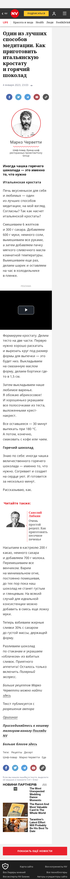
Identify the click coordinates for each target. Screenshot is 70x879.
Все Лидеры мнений (14, 872)
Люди (49, 22)
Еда (44, 757)
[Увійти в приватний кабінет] (54, 13)
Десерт (28, 752)
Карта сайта (26, 866)
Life (5, 22)
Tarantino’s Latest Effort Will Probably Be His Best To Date (39, 825)
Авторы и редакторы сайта (52, 876)
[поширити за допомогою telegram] (27, 97)
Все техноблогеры (56, 872)
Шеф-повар (10, 757)
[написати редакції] (37, 97)
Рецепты (16, 752)
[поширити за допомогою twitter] (18, 97)
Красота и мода (23, 22)
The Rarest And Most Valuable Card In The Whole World (39, 808)
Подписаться (36, 13)
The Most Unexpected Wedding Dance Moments (37, 794)
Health (40, 22)
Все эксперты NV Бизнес (16, 876)
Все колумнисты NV (56, 866)
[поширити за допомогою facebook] (9, 97)
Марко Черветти (29, 757)
